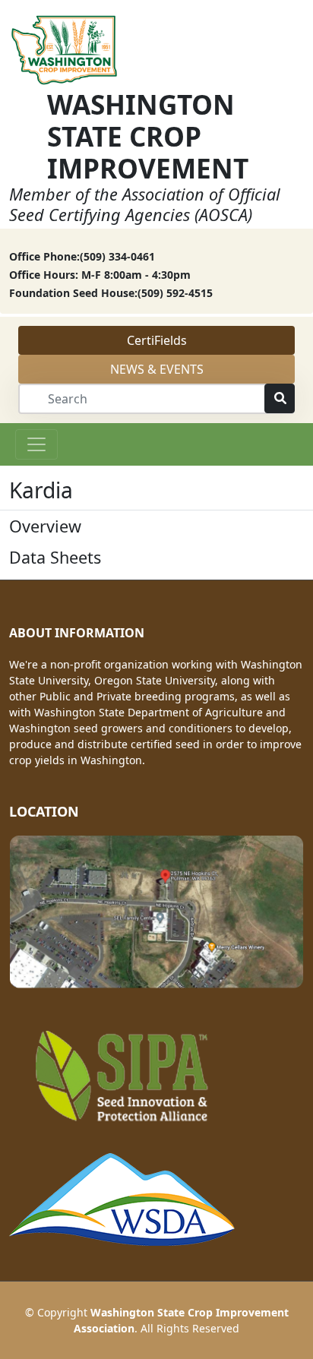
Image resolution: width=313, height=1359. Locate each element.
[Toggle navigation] (36, 444)
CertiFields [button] (157, 340)
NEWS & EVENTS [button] (157, 369)
